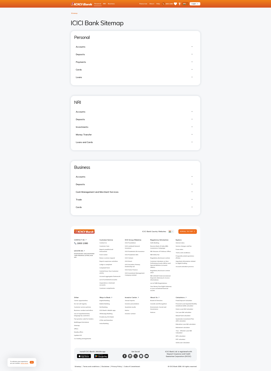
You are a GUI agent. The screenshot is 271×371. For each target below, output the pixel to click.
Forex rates (179, 249)
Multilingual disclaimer (81, 322)
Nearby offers (78, 332)
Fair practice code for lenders (83, 319)
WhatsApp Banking (106, 313)
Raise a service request (107, 258)
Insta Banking (104, 323)
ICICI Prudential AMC (131, 254)
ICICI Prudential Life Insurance (134, 251)
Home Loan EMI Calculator (184, 309)
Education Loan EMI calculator (186, 324)
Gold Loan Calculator (183, 342)
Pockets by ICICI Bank (107, 317)
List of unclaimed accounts (108, 279)
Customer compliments (107, 288)
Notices (152, 312)
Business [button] (111, 4)
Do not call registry (80, 304)
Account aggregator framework (110, 276)
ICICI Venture (129, 258)
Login (194, 4)
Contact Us (103, 243)
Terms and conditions (183, 252)
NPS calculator (180, 336)
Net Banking (104, 307)
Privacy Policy (116, 366)
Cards (79, 207)
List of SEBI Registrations (158, 283)
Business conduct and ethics (83, 310)
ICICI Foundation (130, 243)
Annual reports (130, 300)
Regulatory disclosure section (160, 258)
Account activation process (185, 266)
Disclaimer (105, 366)
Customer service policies (82, 307)
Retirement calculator (183, 327)
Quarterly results (130, 307)
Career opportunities (81, 300)
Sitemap (77, 325)
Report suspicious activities (109, 261)
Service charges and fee (184, 246)
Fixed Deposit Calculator (184, 300)
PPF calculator (180, 339)
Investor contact (130, 313)
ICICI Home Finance (131, 270)
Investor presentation (132, 304)
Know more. (24, 363)
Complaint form (105, 268)
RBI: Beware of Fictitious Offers (160, 251)
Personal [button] (97, 4)
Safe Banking (154, 243)
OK (32, 362)
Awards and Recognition (158, 304)
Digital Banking (105, 300)
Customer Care (104, 246)
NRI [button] (104, 4)
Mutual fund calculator (183, 315)
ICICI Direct (128, 261)
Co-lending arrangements (82, 338)
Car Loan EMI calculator (183, 312)
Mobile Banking (105, 304)
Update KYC (78, 335)
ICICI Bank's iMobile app (107, 310)
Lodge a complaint (106, 264)
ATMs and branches (106, 320)
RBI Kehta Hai (154, 254)
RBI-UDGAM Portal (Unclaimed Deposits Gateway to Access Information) (160, 278)
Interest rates (180, 243)
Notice (127, 310)
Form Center (104, 254)
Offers (76, 329)
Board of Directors (156, 300)
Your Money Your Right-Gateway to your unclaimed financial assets (160, 288)
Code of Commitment (132, 366)
